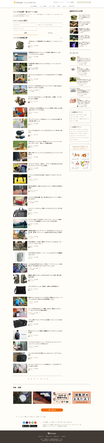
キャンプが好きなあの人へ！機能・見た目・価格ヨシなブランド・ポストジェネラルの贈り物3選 (44, 309)
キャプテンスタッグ (82, 135)
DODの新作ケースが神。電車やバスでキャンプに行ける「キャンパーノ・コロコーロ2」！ (45, 242)
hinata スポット (57, 436)
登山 (77, 120)
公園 (81, 118)
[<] (28, 379)
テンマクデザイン (74, 139)
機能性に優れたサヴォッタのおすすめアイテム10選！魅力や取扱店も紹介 (45, 276)
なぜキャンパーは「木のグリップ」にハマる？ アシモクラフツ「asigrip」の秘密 (84, 23)
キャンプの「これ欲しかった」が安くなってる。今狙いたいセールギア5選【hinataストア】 (85, 37)
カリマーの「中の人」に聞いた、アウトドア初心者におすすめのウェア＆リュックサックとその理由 (45, 164)
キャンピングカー (74, 118)
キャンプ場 (51, 6)
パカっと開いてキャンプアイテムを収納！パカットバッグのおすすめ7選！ (45, 320)
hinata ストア (41, 436)
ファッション (36, 101)
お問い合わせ (57, 424)
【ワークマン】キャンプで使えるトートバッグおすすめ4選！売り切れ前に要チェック (45, 120)
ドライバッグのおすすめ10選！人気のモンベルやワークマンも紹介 (45, 175)
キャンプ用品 (43, 6)
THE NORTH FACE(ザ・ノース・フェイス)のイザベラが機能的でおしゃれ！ (45, 253)
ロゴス (86, 133)
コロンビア (80, 131)
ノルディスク (74, 137)
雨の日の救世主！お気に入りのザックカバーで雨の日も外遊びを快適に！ (45, 187)
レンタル (73, 116)
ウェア (82, 116)
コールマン (86, 131)
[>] (47, 379)
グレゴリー (87, 137)
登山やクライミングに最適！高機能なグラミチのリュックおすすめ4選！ (45, 331)
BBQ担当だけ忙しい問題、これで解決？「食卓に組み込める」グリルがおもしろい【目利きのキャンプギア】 (84, 30)
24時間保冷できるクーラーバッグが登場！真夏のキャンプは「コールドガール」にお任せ (44, 53)
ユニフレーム (74, 135)
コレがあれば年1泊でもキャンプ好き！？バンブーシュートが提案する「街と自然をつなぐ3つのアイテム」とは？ (45, 265)
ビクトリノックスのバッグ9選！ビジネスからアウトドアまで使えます (45, 209)
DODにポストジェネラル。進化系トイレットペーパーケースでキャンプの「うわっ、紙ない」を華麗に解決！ (45, 142)
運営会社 (65, 426)
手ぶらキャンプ (86, 118)
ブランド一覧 (64, 424)
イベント (73, 120)
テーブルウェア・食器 (81, 114)
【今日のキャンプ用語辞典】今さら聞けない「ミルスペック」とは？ (45, 42)
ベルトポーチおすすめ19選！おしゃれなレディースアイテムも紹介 (45, 354)
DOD (72, 133)
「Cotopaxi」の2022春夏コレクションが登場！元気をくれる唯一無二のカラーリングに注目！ (45, 109)
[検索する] (89, 2)
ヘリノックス (80, 137)
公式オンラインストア (59, 2)
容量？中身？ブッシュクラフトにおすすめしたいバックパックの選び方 (45, 153)
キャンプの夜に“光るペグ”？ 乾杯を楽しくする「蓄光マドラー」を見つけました (84, 43)
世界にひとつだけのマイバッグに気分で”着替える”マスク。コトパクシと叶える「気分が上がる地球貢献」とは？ (45, 298)
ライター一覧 (71, 424)
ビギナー (78, 116)
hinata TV (64, 436)
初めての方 (71, 6)
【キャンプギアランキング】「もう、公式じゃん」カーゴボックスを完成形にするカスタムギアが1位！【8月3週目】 (84, 16)
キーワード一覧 (78, 424)
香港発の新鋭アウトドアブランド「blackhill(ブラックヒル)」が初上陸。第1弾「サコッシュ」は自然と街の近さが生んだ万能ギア (45, 232)
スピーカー (73, 114)
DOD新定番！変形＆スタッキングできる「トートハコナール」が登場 (45, 64)
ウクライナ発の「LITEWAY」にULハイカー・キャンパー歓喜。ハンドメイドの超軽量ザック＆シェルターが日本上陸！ (45, 220)
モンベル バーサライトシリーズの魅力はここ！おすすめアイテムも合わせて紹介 (45, 365)
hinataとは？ (45, 424)
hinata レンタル (48, 436)
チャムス (76, 133)
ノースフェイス (74, 129)
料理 (59, 6)
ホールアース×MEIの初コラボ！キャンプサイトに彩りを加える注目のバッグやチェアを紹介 (45, 86)
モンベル (80, 129)
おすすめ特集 (33, 6)
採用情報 (60, 426)
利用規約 (44, 426)
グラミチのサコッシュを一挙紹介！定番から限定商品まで (43, 286)
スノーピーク (74, 131)
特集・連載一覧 (52, 410)
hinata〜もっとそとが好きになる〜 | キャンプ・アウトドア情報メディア (52, 433)
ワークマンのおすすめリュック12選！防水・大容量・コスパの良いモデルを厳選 (45, 97)
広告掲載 (51, 424)
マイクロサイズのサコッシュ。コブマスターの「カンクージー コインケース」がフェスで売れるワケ (44, 342)
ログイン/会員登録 (70, 2)
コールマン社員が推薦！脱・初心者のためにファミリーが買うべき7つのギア (45, 198)
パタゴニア (86, 129)
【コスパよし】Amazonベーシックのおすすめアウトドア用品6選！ (45, 75)
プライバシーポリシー (52, 426)
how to (64, 6)
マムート (81, 133)
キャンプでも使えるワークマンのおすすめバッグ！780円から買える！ (45, 131)
